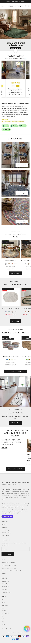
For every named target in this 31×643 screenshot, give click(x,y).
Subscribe (8, 554)
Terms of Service (6, 533)
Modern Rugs (5, 584)
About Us (4, 524)
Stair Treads (21, 332)
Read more (4, 447)
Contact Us (4, 527)
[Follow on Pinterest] (10, 629)
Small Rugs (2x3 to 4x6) (8, 562)
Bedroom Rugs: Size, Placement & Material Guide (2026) (12, 442)
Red (3, 619)
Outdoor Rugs (5, 586)
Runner (3, 573)
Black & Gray (5, 605)
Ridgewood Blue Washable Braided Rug (11, 261)
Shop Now (22, 165)
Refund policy (5, 530)
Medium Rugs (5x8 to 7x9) (9, 565)
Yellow (3, 624)
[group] (15, 30)
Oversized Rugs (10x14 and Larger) (11, 571)
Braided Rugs (5, 581)
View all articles (15, 469)
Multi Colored (5, 613)
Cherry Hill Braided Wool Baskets (10, 356)
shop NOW (15, 273)
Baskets (7, 332)
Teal (3, 621)
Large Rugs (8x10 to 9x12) (9, 568)
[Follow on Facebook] (2, 629)
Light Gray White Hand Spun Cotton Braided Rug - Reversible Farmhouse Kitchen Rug (11, 308)
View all (15, 321)
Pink (3, 616)
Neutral (4, 610)
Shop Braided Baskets (15, 371)
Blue (3, 600)
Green (3, 608)
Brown (3, 602)
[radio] (6, 264)
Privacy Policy (5, 535)
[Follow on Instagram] (6, 629)
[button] (14, 101)
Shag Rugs (4, 589)
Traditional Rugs (6, 592)
